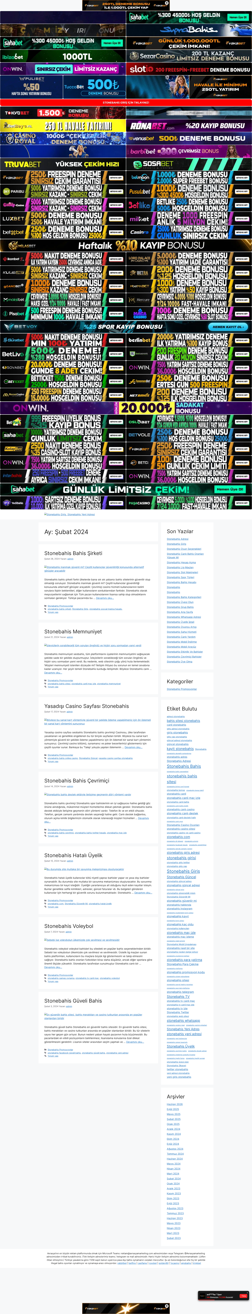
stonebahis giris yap (177, 866)
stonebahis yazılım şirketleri (196, 1025)
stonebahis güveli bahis (93, 1053)
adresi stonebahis (176, 716)
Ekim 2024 (173, 1138)
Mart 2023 (173, 1233)
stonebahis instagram (179, 908)
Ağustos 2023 (175, 1208)
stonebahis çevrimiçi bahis (177, 1051)
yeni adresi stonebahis (178, 1073)
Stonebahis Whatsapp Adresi (184, 617)
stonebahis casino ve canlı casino (184, 832)
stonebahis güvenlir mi (182, 900)
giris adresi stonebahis (178, 728)
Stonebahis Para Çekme (182, 964)
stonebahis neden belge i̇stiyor (182, 952)
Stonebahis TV (178, 996)
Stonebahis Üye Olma (179, 661)
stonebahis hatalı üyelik (100, 903)
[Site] (63, 177)
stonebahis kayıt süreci (175, 921)
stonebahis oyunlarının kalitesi (178, 956)
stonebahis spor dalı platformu (178, 988)
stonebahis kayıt (178, 916)
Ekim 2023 (173, 1198)
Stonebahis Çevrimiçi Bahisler (184, 656)
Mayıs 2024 (174, 1163)
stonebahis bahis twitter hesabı (90, 832)
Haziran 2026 (175, 1104)
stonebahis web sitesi (178, 1016)
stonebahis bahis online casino (63, 758)
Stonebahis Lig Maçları (180, 567)
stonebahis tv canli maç (87, 978)
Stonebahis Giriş (80, 609)
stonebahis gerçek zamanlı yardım (179, 849)
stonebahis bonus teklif (195, 790)
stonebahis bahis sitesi (59, 683)
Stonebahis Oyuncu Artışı (182, 626)
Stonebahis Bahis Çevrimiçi (76, 780)
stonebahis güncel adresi (183, 885)
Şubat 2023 (174, 1238)
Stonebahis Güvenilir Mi (76, 903)
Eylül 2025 (173, 1109)
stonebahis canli (176, 793)
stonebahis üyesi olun (178, 1062)
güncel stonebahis (178, 744)
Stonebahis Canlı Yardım (181, 636)
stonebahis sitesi (178, 980)
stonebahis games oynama (61, 978)
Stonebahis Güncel (88, 758)
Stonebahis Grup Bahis (180, 607)
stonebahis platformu (175, 968)
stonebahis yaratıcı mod (176, 1025)
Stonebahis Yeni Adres (183, 1029)
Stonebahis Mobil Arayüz (181, 646)
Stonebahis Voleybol (68, 926)
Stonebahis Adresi (177, 539)
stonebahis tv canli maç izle (180, 1004)
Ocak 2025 (173, 1124)
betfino (132, 1263)
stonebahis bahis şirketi (59, 609)
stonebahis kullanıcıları (178, 928)
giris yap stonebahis (177, 736)
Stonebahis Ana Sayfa (180, 612)
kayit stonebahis (180, 749)
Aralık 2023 (173, 1188)
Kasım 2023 (174, 1193)
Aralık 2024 (173, 1129)
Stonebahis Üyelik (181, 1046)
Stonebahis (173, 587)
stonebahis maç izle (117, 832)
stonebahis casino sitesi (181, 828)
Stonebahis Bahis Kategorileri (184, 597)
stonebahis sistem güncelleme (178, 976)
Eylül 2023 (173, 1203)
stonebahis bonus (176, 790)
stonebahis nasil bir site (181, 948)
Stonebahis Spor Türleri (180, 577)
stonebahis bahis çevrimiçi (61, 832)
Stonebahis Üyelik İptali (180, 622)
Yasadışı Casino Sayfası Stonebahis (86, 706)
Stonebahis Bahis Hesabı (181, 582)
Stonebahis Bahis (184, 766)
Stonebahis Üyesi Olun (180, 602)
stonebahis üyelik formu (175, 1058)
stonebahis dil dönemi (175, 841)
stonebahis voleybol (110, 978)
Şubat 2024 (174, 1178)
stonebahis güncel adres (179, 881)
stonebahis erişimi (191, 841)
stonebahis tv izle (177, 1008)
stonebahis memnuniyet (109, 683)
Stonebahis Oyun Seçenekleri (184, 548)
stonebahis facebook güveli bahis (64, 1053)
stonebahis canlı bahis (178, 802)
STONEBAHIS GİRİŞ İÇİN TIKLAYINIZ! (126, 102)
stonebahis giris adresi (183, 852)
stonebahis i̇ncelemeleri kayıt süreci (180, 913)
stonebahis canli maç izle (83, 683)
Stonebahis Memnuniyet (73, 631)
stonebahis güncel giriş (175, 890)
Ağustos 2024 (175, 1148)
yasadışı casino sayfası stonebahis (116, 758)
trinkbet (197, 1263)
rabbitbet (122, 1263)
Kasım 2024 (174, 1134)
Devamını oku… (105, 598)
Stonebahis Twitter (178, 1012)
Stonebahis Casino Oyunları (183, 825)
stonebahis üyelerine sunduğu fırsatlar (181, 1055)
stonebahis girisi (181, 858)
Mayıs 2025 (173, 1114)
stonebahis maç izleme (180, 936)
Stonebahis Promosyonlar (60, 606)
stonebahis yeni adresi (117, 1053)
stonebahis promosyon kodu (186, 972)
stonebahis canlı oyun (175, 821)
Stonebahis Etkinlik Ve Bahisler (185, 651)
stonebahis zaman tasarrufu (177, 1042)
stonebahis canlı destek (182, 813)
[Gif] (126, 245)
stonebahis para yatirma (184, 960)
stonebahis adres (177, 756)
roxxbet (153, 1263)
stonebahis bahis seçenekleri (177, 772)
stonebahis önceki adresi (197, 1051)
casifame (142, 1263)
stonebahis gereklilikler (197, 845)
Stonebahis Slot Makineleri (182, 572)
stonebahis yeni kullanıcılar (177, 1038)
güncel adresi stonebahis (179, 740)
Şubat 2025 (174, 1119)
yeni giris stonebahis (179, 1076)
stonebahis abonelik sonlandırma (179, 753)
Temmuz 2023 (175, 1213)
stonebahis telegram (180, 992)
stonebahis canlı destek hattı (181, 817)
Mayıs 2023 (174, 1223)
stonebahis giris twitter (178, 862)
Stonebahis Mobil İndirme (182, 641)
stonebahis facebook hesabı (177, 845)
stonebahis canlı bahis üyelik (177, 806)
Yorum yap (53, 612)
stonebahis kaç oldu (180, 924)
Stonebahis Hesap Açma (181, 562)
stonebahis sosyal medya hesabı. (105, 609)
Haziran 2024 (175, 1158)
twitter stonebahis (177, 1069)
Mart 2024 (173, 1173)
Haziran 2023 (175, 1218)
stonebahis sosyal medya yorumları (180, 985)
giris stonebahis (177, 732)
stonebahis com (56, 903)
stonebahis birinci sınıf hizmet (178, 787)
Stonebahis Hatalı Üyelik (73, 855)
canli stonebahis (176, 724)
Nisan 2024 (173, 1168)
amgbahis (186, 1263)
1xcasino (174, 1263)
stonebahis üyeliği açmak (195, 1058)
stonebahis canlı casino (181, 809)
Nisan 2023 (173, 1228)
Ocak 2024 (173, 1183)
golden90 (163, 1263)
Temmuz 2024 (175, 1153)
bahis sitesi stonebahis (183, 720)
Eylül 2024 (173, 1143)
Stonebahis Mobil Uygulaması (181, 944)
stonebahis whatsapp (183, 1020)
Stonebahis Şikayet (176, 1065)
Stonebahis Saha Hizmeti (181, 631)
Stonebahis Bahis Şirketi (73, 553)
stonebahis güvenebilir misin (181, 893)
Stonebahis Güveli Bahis (73, 1001)
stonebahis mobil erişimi (176, 941)
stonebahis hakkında (179, 904)
